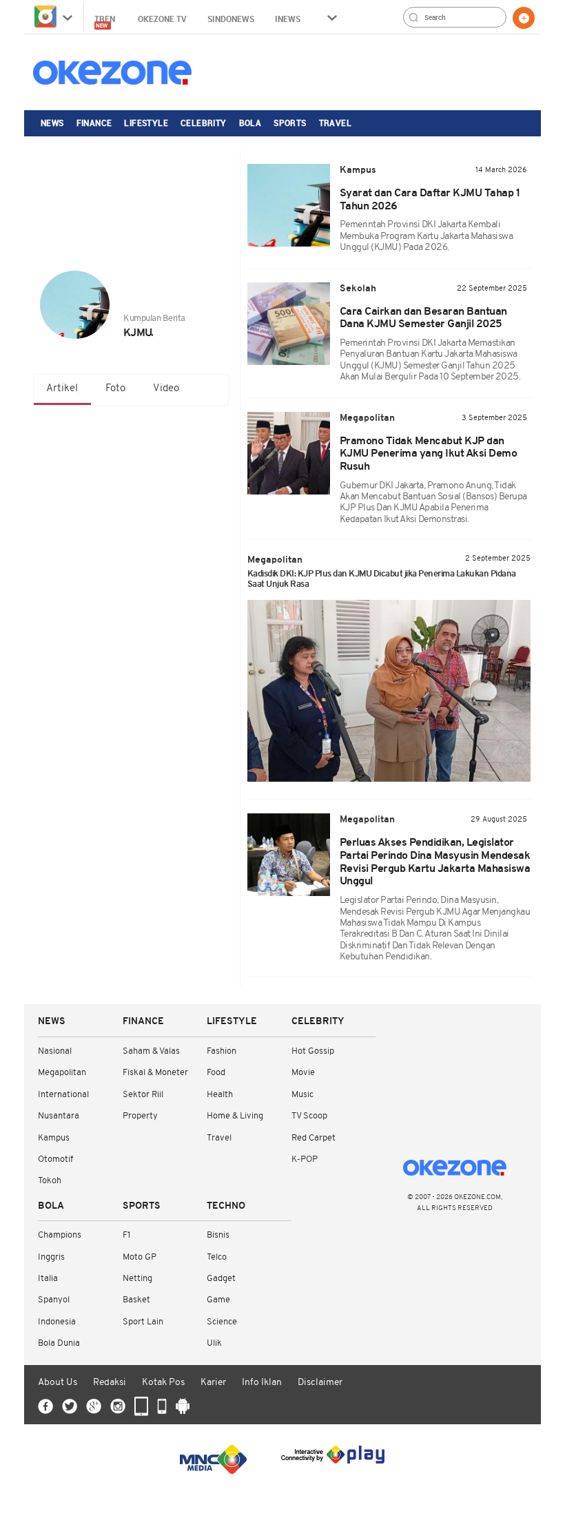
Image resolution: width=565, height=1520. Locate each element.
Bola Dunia (59, 1343)
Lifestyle (146, 122)
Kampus (54, 1138)
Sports (290, 122)
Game (218, 1299)
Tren (105, 21)
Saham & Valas (151, 1051)
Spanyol (54, 1299)
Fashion (221, 1051)
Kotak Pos (163, 1382)
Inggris (51, 1257)
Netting (137, 1278)
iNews (287, 18)
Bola (250, 122)
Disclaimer (320, 1382)
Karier (213, 1382)
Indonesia (57, 1322)
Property (140, 1116)
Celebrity (204, 122)
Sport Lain (143, 1322)
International (63, 1094)
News (52, 122)
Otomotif (55, 1159)
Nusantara (58, 1116)
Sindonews (230, 18)
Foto (115, 389)
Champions (59, 1235)
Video (166, 389)
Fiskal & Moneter (155, 1072)
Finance (94, 122)
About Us (57, 1382)
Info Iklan (262, 1382)
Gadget (221, 1278)
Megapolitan (62, 1072)
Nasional (55, 1051)
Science (222, 1322)
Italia (48, 1278)
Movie (303, 1072)
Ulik (214, 1343)
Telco (217, 1257)
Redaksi (109, 1382)
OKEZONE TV (162, 18)
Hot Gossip (312, 1051)
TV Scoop (309, 1116)
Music (302, 1094)
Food (216, 1072)
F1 (126, 1235)
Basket (136, 1299)
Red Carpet (313, 1138)
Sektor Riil (143, 1094)
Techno (226, 1206)
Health (220, 1094)
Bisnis (218, 1235)
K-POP (304, 1159)
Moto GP (139, 1257)
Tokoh (49, 1180)
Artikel (62, 389)
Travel (335, 122)
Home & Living (235, 1116)
